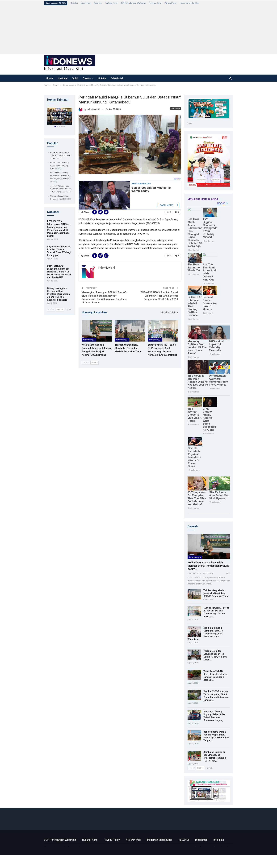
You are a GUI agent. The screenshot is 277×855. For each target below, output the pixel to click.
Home (49, 78)
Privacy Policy (170, 3)
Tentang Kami (111, 3)
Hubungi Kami (155, 3)
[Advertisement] (138, 29)
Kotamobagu (175, 108)
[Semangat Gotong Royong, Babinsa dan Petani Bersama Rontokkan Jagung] (194, 715)
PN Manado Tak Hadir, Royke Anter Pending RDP (59, 166)
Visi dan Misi (133, 839)
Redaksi (74, 3)
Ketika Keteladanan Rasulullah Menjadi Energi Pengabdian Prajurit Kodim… (208, 565)
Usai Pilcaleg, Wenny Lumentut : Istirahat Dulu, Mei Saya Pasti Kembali (60, 176)
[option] (59, 117)
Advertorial (116, 78)
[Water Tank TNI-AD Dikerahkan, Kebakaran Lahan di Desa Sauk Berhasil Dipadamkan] (194, 675)
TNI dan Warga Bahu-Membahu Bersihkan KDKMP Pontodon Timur (216, 593)
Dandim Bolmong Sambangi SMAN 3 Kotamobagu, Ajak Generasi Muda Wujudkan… (205, 634)
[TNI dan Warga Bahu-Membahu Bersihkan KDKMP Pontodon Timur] (130, 331)
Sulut (75, 78)
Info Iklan (218, 839)
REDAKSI (183, 839)
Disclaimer (86, 3)
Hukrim (102, 78)
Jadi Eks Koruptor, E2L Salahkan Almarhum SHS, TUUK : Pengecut (61, 189)
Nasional (62, 78)
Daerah (87, 78)
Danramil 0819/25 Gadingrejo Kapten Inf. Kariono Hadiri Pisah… (60, 111)
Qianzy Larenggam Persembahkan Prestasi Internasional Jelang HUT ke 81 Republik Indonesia (58, 294)
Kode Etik (98, 3)
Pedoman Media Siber (189, 3)
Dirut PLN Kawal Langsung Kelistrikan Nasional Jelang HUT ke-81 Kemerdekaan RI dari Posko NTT (59, 272)
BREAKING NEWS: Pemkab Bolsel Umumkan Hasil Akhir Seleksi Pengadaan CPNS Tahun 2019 (159, 296)
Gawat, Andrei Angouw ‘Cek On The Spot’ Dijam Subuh (60, 155)
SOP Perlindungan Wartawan (133, 3)
